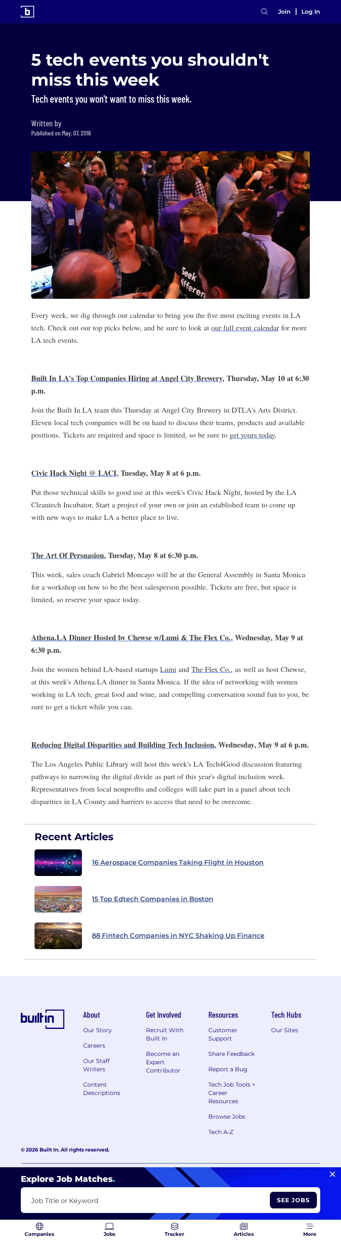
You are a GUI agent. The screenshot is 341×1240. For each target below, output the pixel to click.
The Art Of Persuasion (67, 555)
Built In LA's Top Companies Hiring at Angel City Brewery (126, 378)
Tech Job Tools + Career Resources (231, 1093)
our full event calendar (245, 327)
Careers (94, 1045)
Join (284, 11)
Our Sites (284, 1030)
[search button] (264, 12)
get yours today (252, 435)
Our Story (97, 1030)
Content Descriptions (101, 1089)
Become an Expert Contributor (163, 1062)
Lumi (168, 669)
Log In (310, 11)
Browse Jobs (226, 1116)
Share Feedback (231, 1054)
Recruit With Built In (164, 1034)
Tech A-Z (220, 1132)
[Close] (332, 1174)
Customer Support (222, 1034)
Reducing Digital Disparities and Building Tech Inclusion (122, 744)
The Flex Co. (211, 669)
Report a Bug (227, 1069)
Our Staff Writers (96, 1065)
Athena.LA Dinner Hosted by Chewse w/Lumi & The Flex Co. (131, 637)
